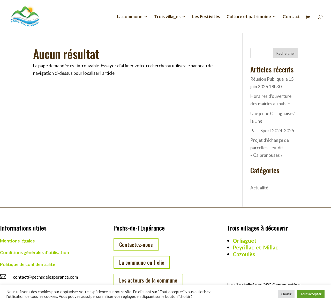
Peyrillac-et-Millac (255, 247)
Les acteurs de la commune (148, 280)
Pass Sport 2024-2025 (272, 130)
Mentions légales (17, 240)
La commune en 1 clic (141, 262)
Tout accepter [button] (310, 294)
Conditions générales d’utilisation (34, 252)
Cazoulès (244, 254)
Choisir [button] (286, 294)
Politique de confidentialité (27, 264)
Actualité (259, 187)
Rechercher (285, 53)
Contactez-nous (136, 244)
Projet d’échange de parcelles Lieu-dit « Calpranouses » (269, 147)
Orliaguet (245, 240)
